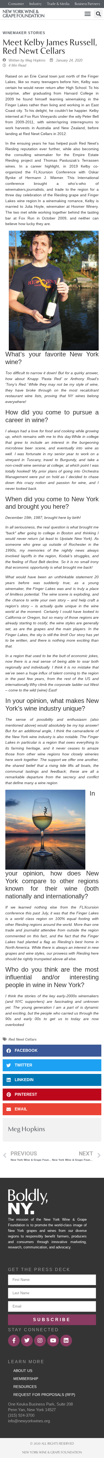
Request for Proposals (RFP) (44, 1394)
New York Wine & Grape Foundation (24, 13)
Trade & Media (58, 4)
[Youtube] (53, 1340)
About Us (22, 1371)
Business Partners (87, 4)
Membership (25, 1378)
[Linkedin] (66, 1340)
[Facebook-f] (14, 1340)
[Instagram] (40, 1340)
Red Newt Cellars (23, 1039)
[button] (88, 14)
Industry (35, 4)
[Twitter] (27, 1340)
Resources (25, 1386)
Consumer (16, 4)
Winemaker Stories (24, 33)
